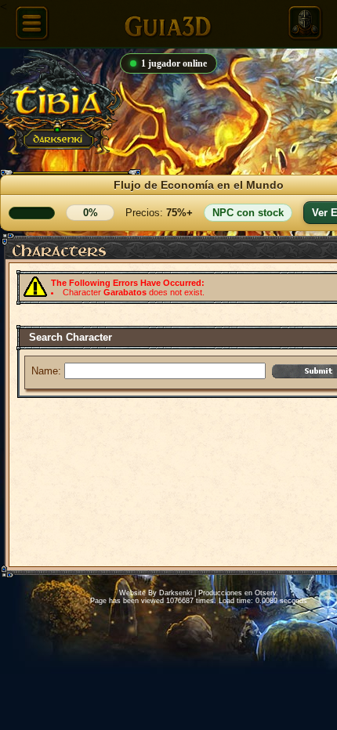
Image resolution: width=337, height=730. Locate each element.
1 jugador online (174, 63)
